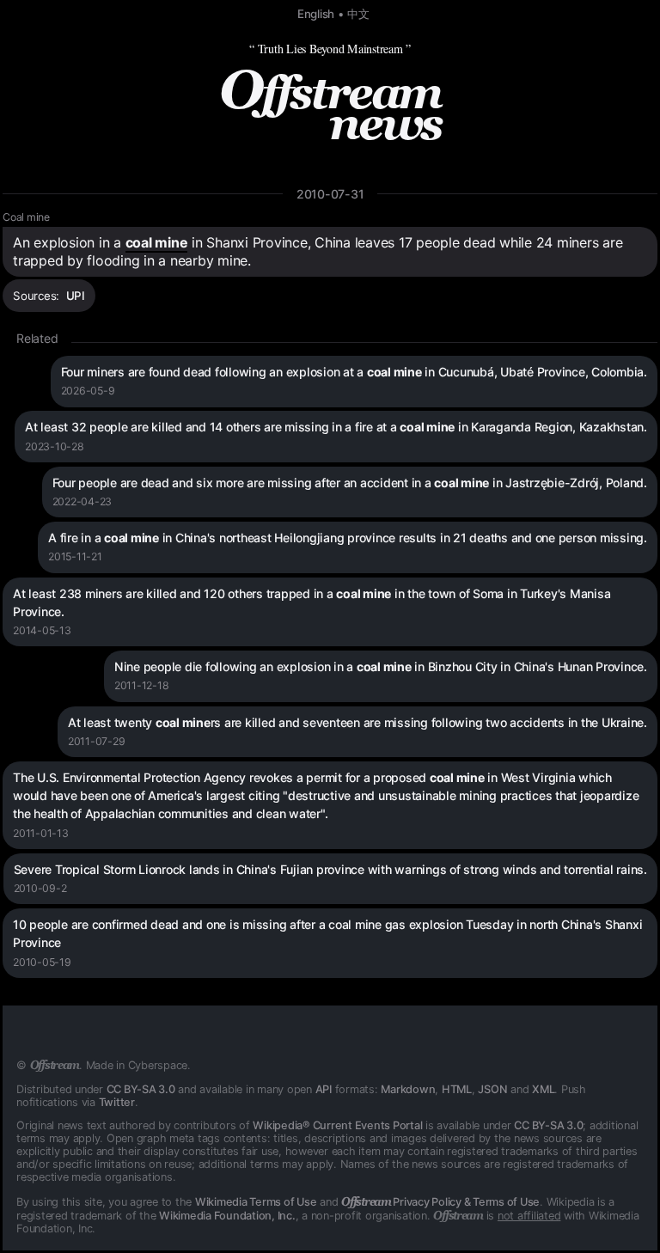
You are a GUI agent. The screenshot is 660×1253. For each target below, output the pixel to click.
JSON (492, 1089)
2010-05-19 (42, 962)
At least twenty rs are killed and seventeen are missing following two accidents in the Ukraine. (357, 722)
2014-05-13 (42, 630)
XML (543, 1089)
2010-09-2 (40, 888)
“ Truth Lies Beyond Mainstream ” (330, 48)
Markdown (408, 1089)
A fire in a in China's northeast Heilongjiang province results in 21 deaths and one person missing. (347, 537)
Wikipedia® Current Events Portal (337, 1125)
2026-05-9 (88, 390)
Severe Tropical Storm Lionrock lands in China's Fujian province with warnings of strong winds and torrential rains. (330, 869)
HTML (457, 1089)
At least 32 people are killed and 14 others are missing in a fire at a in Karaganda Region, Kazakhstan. (336, 426)
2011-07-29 (96, 741)
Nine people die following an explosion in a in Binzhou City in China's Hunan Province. (380, 666)
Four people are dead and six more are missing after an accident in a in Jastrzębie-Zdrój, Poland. (349, 482)
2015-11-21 (75, 556)
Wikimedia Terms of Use (256, 1201)
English (315, 14)
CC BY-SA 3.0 (141, 1089)
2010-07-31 (330, 193)
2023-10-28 (54, 446)
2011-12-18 (141, 685)
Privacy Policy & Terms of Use (440, 1201)
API (323, 1089)
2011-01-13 (41, 833)
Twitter (117, 1102)
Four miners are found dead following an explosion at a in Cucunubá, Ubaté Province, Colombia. (354, 371)
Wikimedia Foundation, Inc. (227, 1215)
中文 (358, 14)
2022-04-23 (82, 501)
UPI (75, 296)
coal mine (156, 242)
